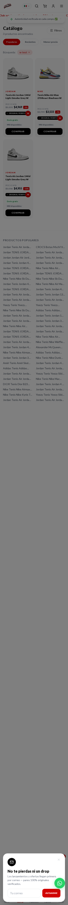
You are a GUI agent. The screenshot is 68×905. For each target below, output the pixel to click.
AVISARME (51, 893)
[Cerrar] (58, 859)
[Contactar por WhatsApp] (59, 883)
